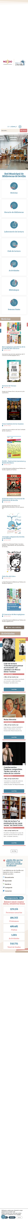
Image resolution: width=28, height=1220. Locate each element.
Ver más (14, 851)
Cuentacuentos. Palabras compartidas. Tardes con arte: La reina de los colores (13, 770)
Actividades (14, 270)
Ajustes (19, 1217)
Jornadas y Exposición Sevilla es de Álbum (13, 537)
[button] (20, 126)
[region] (14, 151)
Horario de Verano (9, 386)
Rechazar (12, 1217)
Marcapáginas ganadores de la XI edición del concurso (13, 347)
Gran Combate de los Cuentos (13, 424)
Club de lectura (14, 251)
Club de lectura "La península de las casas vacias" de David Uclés (13, 823)
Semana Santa (14, 309)
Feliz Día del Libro (8, 576)
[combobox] (10, 130)
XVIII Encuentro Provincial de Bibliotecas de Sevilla (13, 499)
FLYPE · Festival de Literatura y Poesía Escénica (14, 462)
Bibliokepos (14, 290)
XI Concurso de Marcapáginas (13, 614)
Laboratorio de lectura (14, 231)
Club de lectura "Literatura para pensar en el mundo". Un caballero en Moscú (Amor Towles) (13, 668)
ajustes (19, 1214)
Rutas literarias (10, 719)
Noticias (14, 192)
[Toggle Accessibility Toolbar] (3, 1217)
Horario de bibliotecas (14, 212)
